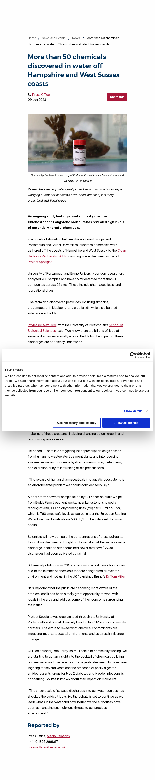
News (76, 38)
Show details (133, 411)
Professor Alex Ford (42, 325)
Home (32, 38)
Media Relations (58, 736)
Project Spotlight (40, 262)
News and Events (54, 38)
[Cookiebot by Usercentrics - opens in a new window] (132, 355)
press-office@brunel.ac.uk (47, 747)
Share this (117, 97)
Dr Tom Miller (115, 576)
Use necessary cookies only (76, 423)
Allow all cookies (126, 423)
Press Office (41, 95)
